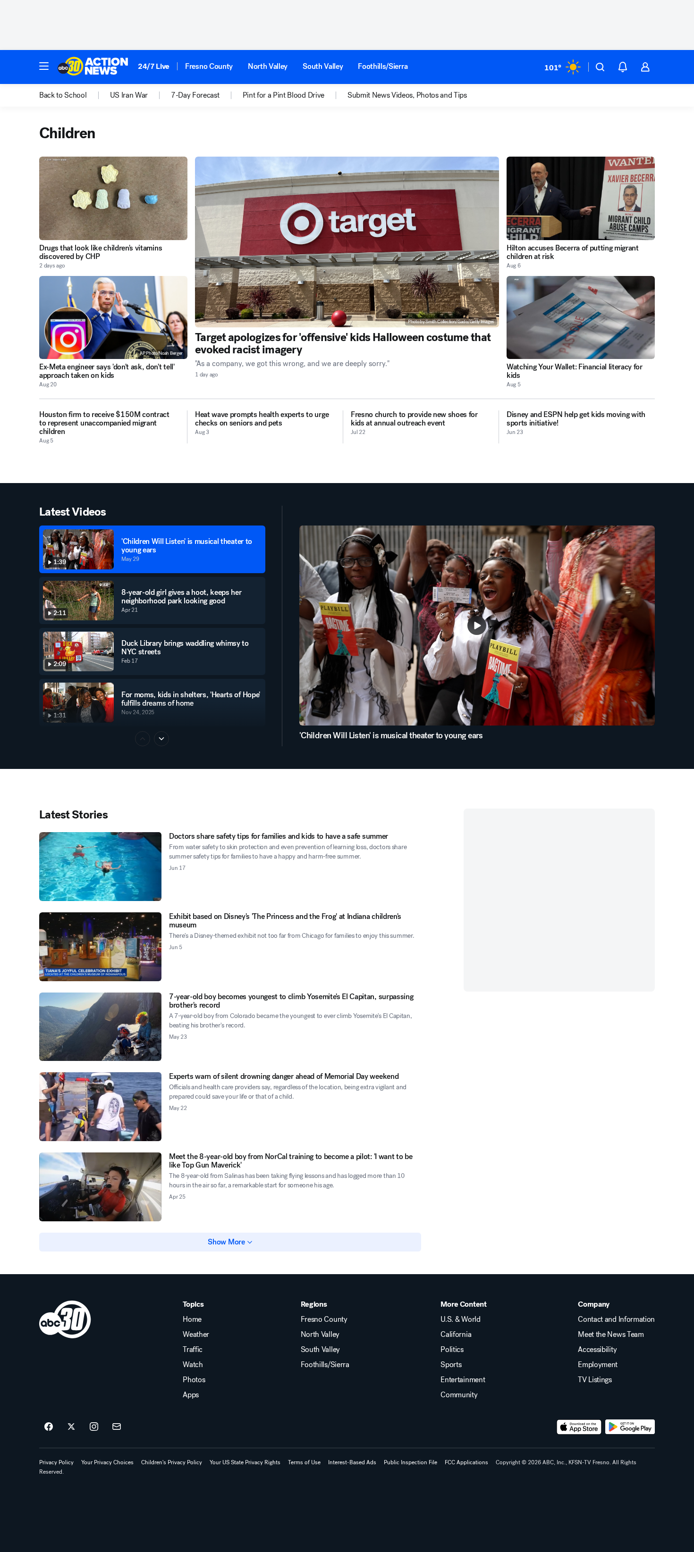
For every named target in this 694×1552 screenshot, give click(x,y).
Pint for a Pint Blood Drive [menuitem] (283, 95)
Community (458, 1395)
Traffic (193, 1349)
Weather (196, 1334)
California (455, 1334)
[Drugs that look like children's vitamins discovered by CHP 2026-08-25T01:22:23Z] (113, 198)
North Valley (268, 66)
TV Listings (594, 1380)
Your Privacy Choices (107, 1462)
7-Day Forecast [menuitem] (195, 95)
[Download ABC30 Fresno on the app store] (579, 1427)
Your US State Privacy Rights (245, 1462)
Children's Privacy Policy (171, 1462)
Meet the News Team (610, 1334)
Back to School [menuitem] (63, 95)
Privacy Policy (56, 1462)
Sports (450, 1364)
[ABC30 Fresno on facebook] (48, 1427)
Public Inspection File (410, 1462)
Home (192, 1319)
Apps (191, 1395)
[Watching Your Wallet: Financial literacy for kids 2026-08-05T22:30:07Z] (581, 317)
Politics (451, 1349)
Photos (194, 1380)
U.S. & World (460, 1319)
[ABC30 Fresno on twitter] (71, 1427)
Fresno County (209, 66)
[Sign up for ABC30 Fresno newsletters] (116, 1427)
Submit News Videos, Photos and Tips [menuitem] (407, 95)
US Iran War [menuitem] (129, 95)
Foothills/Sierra (382, 66)
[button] (44, 66)
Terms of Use (304, 1462)
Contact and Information (616, 1319)
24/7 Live (153, 66)
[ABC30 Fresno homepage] (93, 67)
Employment (598, 1364)
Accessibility (597, 1349)
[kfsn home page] (65, 1319)
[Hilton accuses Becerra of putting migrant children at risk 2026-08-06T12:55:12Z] (581, 198)
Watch (193, 1364)
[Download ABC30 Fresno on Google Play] (630, 1427)
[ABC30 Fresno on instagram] (94, 1427)
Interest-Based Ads (352, 1462)
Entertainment (462, 1380)
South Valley (323, 66)
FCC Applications (466, 1462)
